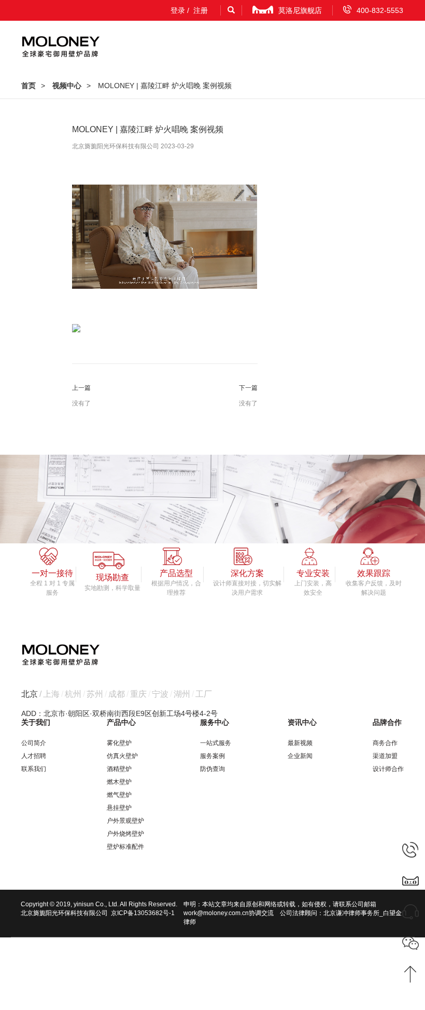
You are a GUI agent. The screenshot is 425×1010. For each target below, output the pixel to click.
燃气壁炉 (119, 794)
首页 (28, 85)
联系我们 (33, 769)
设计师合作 (388, 769)
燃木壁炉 (119, 781)
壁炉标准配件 (125, 846)
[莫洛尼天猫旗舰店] (410, 880)
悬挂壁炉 (119, 807)
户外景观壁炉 (125, 820)
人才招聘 (33, 756)
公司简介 (33, 743)
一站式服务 (215, 743)
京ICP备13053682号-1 (143, 913)
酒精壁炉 (119, 769)
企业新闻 (300, 756)
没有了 (81, 403)
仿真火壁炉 (122, 756)
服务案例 (212, 756)
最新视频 (300, 743)
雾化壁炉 (119, 743)
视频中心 (66, 85)
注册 (200, 10)
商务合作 (385, 743)
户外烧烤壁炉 (125, 833)
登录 (178, 10)
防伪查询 (212, 769)
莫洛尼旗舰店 (300, 10)
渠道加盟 (385, 756)
